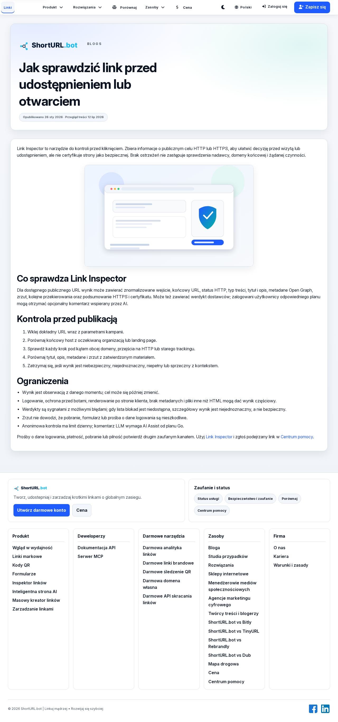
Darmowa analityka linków (162, 551)
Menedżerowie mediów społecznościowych (232, 586)
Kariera (281, 556)
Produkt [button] (50, 7)
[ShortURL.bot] (51, 43)
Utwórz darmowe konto (41, 510)
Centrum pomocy (297, 436)
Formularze (24, 573)
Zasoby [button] (151, 7)
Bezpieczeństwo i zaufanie (250, 499)
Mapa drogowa (223, 664)
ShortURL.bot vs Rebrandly (224, 643)
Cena (187, 7)
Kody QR (21, 565)
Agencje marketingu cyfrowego (229, 601)
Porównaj (128, 7)
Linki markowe (27, 556)
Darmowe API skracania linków (167, 599)
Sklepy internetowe (228, 573)
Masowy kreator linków (36, 600)
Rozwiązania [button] (84, 7)
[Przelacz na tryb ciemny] (224, 7)
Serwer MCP (90, 556)
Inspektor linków (29, 582)
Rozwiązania (221, 565)
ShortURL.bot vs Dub (229, 655)
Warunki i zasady (291, 565)
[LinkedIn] (325, 709)
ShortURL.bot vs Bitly (229, 622)
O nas (279, 547)
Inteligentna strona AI (34, 591)
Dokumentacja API (96, 547)
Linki (8, 7)
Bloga (214, 547)
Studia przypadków (228, 556)
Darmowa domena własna (161, 584)
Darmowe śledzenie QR (167, 571)
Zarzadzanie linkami (32, 609)
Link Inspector (219, 436)
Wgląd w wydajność (32, 547)
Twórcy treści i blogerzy (233, 613)
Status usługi (208, 499)
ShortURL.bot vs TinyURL (233, 631)
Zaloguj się (277, 6)
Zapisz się (315, 7)
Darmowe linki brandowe (168, 563)
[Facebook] (313, 709)
